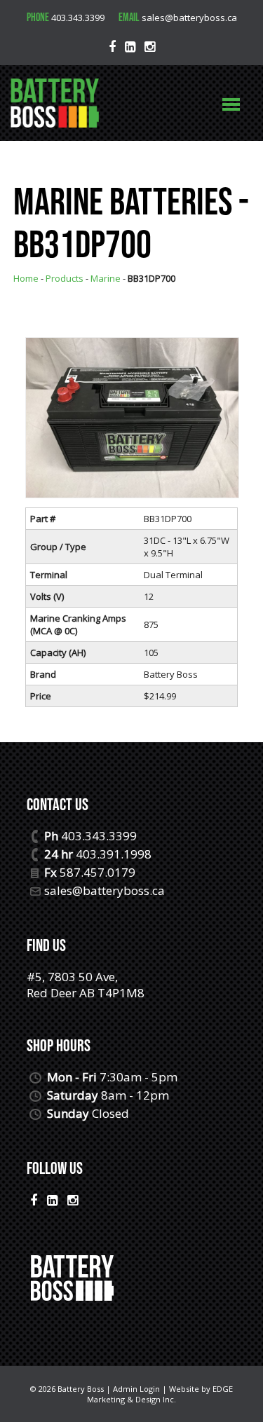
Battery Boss (81, 1388)
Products (64, 278)
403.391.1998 (113, 854)
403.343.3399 (77, 17)
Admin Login (136, 1388)
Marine (105, 278)
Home (26, 278)
